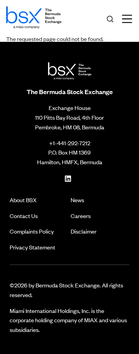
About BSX (23, 200)
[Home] (33, 16)
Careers (81, 215)
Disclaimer (84, 231)
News (77, 200)
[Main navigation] (129, 18)
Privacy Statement (32, 247)
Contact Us (24, 215)
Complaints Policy (32, 231)
